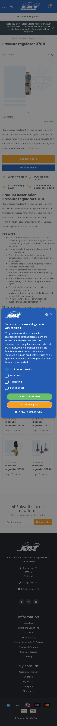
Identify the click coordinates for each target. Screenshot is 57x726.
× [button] (51, 314)
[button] (28, 412)
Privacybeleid (21, 362)
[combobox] (46, 314)
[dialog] (28, 363)
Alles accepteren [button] (29, 396)
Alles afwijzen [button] (29, 404)
